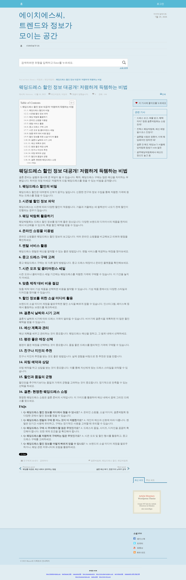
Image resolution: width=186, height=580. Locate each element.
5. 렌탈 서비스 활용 (35, 123)
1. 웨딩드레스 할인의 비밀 (38, 110)
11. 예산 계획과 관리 (37, 143)
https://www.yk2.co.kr (105, 577)
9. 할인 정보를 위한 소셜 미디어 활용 (42, 136)
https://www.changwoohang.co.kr (104, 574)
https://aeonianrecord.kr (89, 574)
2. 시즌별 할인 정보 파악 (37, 113)
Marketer (29, 94)
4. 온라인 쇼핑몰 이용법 (37, 120)
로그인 (160, 3)
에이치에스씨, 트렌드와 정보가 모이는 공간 (45, 25)
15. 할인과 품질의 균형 (37, 156)
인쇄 (164, 94)
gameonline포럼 (77, 574)
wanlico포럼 (94, 577)
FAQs (34, 163)
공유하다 (44, 460)
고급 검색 (124, 68)
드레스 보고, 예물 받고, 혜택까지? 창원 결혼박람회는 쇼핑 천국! (151, 121)
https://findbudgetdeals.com (53, 574)
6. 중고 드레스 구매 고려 (37, 126)
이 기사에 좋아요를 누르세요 (152, 103)
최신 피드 (139, 480)
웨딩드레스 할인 (109, 460)
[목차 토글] (71, 103)
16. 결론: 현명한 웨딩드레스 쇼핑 (42, 159)
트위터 (140, 543)
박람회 (40, 79)
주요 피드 (150, 480)
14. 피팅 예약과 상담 (37, 153)
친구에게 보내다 (30, 460)
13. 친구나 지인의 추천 (37, 150)
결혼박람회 (96, 460)
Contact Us (33, 45)
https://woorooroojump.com (82, 577)
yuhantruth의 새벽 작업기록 (132, 574)
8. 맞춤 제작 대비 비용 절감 (38, 133)
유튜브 (140, 548)
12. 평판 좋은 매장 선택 (38, 146)
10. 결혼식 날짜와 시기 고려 (40, 140)
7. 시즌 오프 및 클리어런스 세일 (40, 130)
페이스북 (141, 538)
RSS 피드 (141, 552)
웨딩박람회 (49, 79)
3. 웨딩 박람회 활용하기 (37, 117)
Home (32, 79)
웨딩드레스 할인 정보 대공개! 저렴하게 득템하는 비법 (48, 106)
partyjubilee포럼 (119, 574)
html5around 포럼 (66, 574)
